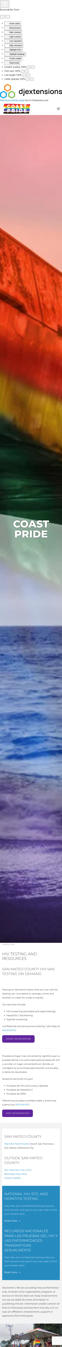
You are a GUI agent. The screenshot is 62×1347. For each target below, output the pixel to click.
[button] (58, 108)
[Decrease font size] (22, 71)
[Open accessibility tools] (4, 4)
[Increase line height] (28, 75)
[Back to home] (16, 108)
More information (18, 1038)
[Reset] (2, 16)
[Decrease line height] (24, 75)
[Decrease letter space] (27, 79)
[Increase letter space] (32, 79)
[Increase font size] (27, 71)
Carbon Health (12, 1178)
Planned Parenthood (16, 1143)
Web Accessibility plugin (12, 100)
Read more (10, 1220)
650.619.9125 (9, 1030)
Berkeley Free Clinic (15, 1174)
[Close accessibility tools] (7, 16)
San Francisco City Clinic (18, 1170)
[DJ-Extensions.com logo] (31, 91)
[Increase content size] (33, 67)
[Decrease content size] (28, 67)
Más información (17, 1113)
